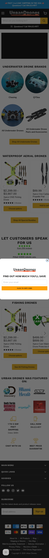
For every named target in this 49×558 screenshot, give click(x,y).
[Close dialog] (47, 260)
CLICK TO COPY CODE (24, 288)
